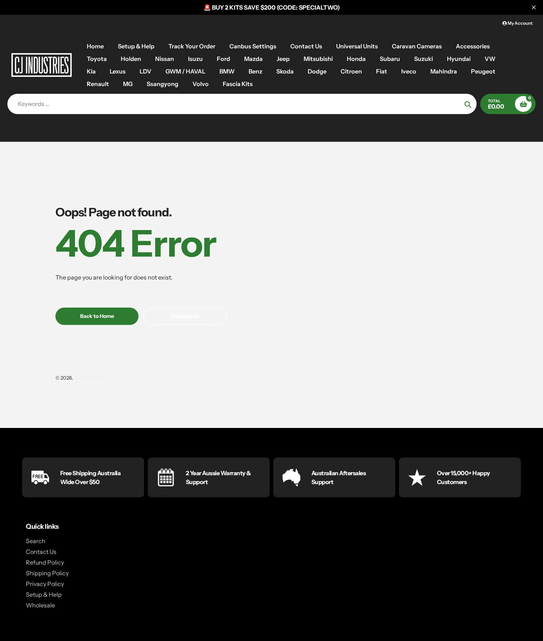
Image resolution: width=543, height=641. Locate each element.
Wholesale (40, 605)
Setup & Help (44, 594)
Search (35, 541)
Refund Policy (45, 562)
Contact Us (41, 551)
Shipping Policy (47, 573)
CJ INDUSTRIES (91, 378)
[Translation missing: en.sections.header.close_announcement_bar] (533, 7)
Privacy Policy (45, 583)
